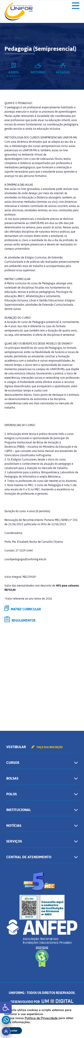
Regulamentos (23, 621)
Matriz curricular (25, 609)
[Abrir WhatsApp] (73, 1027)
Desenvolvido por (25, 1002)
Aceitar (13, 1030)
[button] (6, 1007)
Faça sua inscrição (49, 747)
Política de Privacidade (41, 1018)
